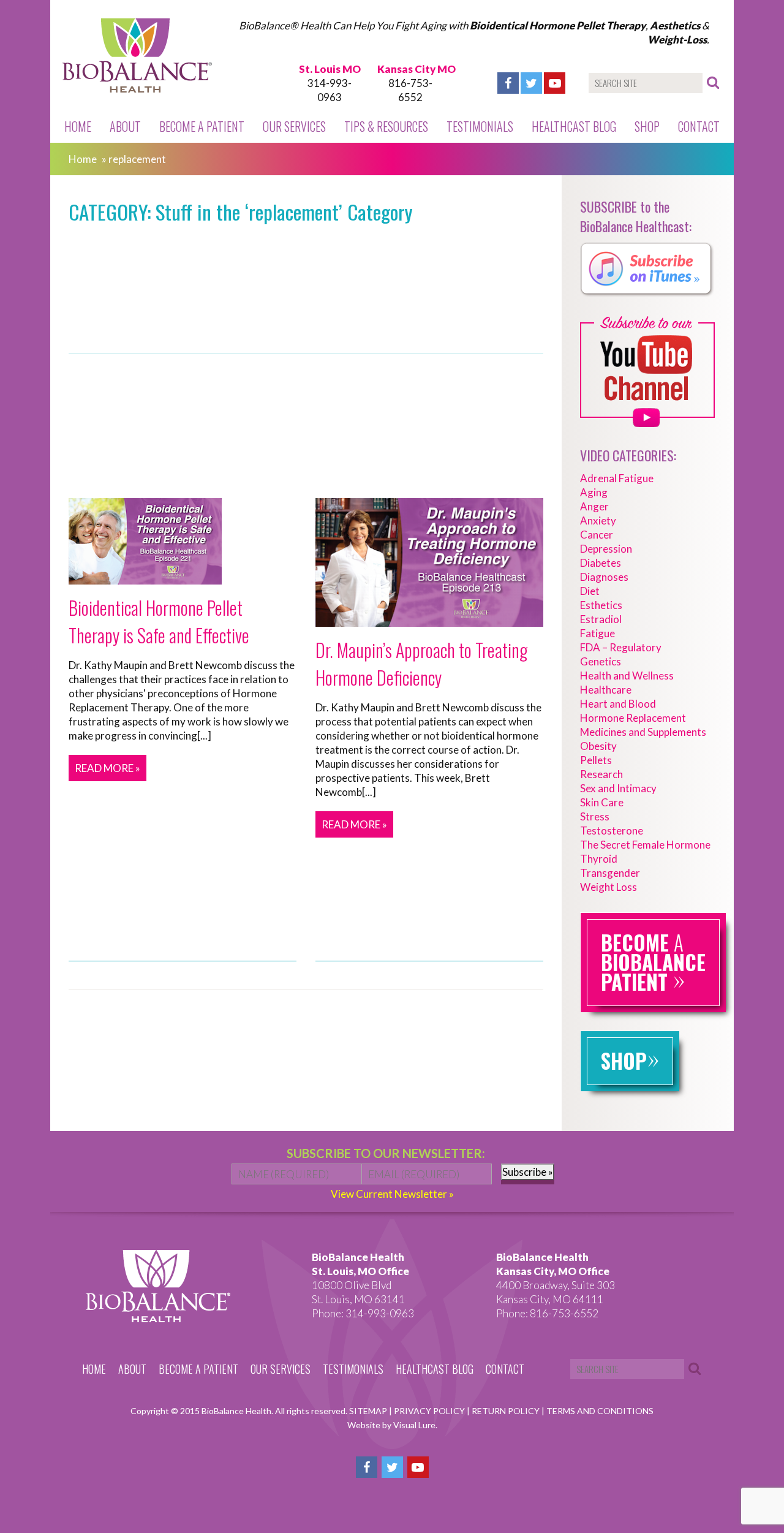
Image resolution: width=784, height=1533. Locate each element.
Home (77, 126)
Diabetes (600, 562)
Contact (699, 126)
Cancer (596, 534)
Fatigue (597, 633)
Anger (594, 506)
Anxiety (598, 520)
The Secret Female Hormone (645, 844)
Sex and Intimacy (618, 788)
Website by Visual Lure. (392, 1425)
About (125, 126)
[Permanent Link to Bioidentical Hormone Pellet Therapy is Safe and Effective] (145, 577)
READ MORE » (107, 768)
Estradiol (601, 619)
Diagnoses (604, 576)
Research (601, 774)
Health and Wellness (627, 675)
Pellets (596, 760)
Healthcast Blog (574, 126)
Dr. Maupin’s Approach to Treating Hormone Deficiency (421, 663)
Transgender (610, 872)
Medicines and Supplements (643, 731)
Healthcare (605, 689)
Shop (647, 126)
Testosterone (611, 830)
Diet (590, 591)
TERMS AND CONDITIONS (600, 1411)
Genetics (600, 661)
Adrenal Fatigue (617, 478)
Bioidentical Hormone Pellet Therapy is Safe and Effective (159, 621)
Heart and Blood (618, 703)
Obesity (598, 746)
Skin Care (602, 802)
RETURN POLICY (506, 1411)
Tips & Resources (386, 126)
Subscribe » (527, 1171)
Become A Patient (201, 126)
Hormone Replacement (633, 717)
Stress (594, 816)
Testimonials (480, 126)
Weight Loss (608, 886)
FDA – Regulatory (621, 647)
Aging (594, 492)
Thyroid (598, 858)
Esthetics (601, 605)
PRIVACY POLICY (430, 1411)
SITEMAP (369, 1411)
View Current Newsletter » (392, 1193)
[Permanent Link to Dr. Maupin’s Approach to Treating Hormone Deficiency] (429, 619)
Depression (606, 548)
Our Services (294, 126)
